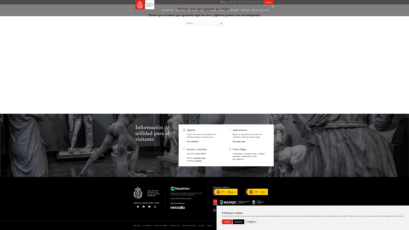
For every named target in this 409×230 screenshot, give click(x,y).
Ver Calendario (193, 141)
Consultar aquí (199, 158)
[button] (273, 7)
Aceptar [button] (227, 222)
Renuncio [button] (238, 222)
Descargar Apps (239, 141)
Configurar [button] (251, 222)
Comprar (198, 161)
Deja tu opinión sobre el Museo (181, 198)
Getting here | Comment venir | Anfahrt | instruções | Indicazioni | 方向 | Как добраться (249, 156)
